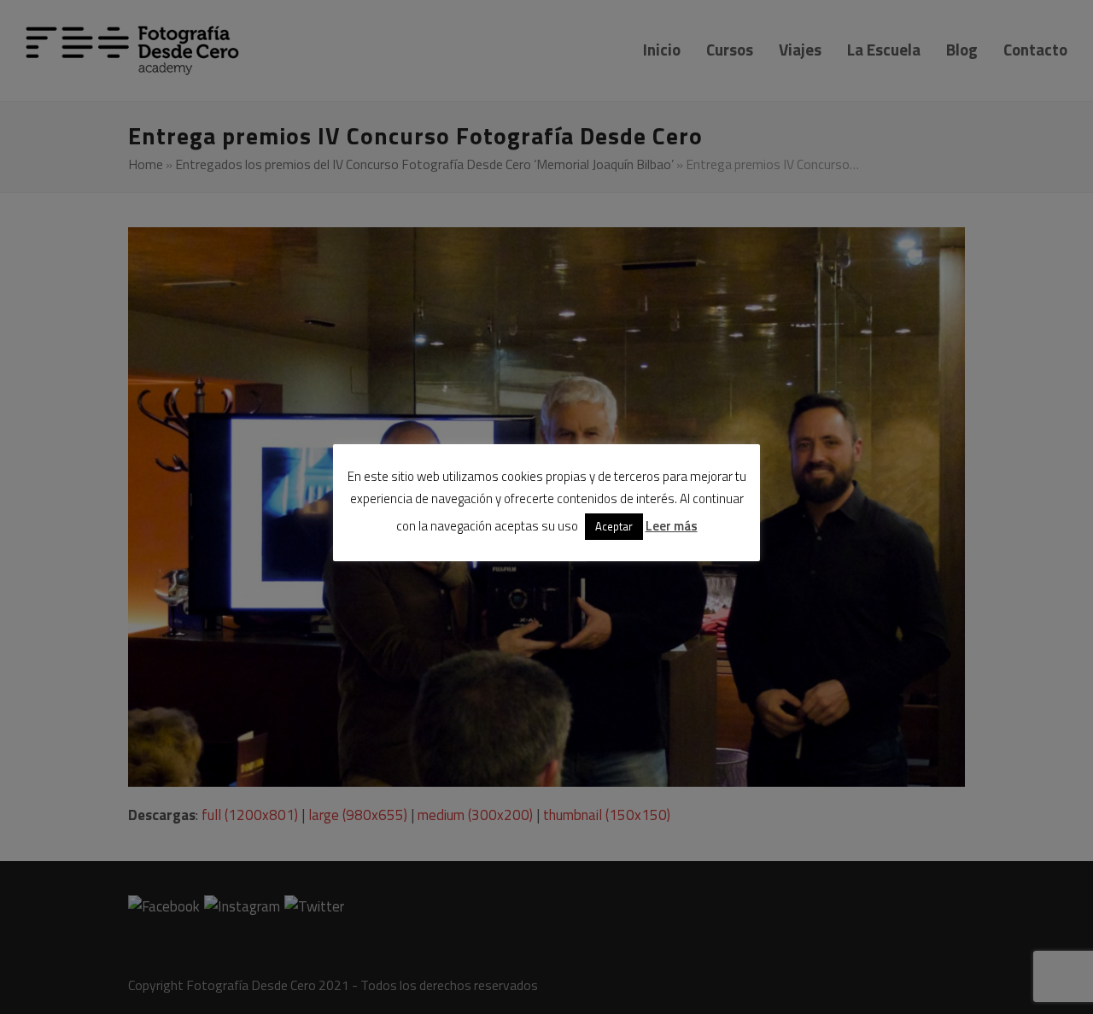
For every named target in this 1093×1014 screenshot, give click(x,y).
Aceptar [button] (614, 526)
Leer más (672, 526)
